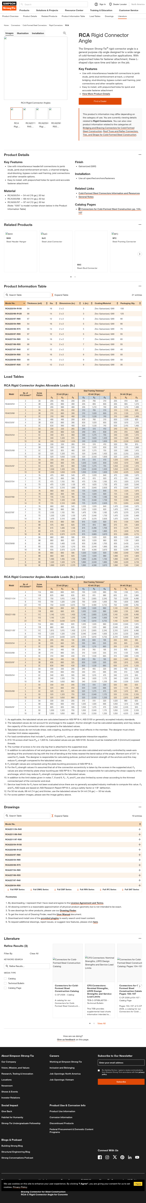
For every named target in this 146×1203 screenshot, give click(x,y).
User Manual (63, 914)
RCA (67, 25)
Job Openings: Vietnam (62, 1079)
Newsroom (7, 1085)
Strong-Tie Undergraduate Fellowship (20, 1123)
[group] (20, 251)
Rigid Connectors (56, 25)
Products (24, 10)
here (95, 921)
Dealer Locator (120, 4)
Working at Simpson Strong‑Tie (66, 1061)
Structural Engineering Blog (15, 1151)
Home (6, 25)
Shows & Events (9, 1091)
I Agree (138, 1184)
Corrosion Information (61, 1117)
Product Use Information (62, 1111)
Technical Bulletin (16, 983)
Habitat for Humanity (12, 1117)
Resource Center (74, 10)
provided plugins (50, 918)
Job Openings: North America (65, 1073)
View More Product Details (96, 93)
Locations (6, 1079)
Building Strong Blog (12, 1145)
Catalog (12, 978)
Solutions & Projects (47, 10)
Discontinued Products (62, 1123)
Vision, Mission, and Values (15, 1067)
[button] (100, 101)
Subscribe (121, 1081)
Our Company (8, 1061)
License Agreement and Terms (87, 902)
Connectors (15, 25)
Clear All (34, 953)
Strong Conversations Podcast (17, 1157)
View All (102, 1023)
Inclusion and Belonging (62, 1067)
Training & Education (101, 10)
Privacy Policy (20, 1187)
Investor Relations (10, 1097)
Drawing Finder (68, 910)
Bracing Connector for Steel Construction (43, 1191)
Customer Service (128, 10)
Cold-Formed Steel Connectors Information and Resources (109, 193)
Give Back (6, 1111)
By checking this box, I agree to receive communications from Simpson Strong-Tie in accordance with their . (123, 1072)
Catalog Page (14, 988)
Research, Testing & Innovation (17, 1073)
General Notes (86, 196)
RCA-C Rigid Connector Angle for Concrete (44, 1194)
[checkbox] (5, 978)
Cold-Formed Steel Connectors (35, 25)
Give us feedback (66, 1039)
